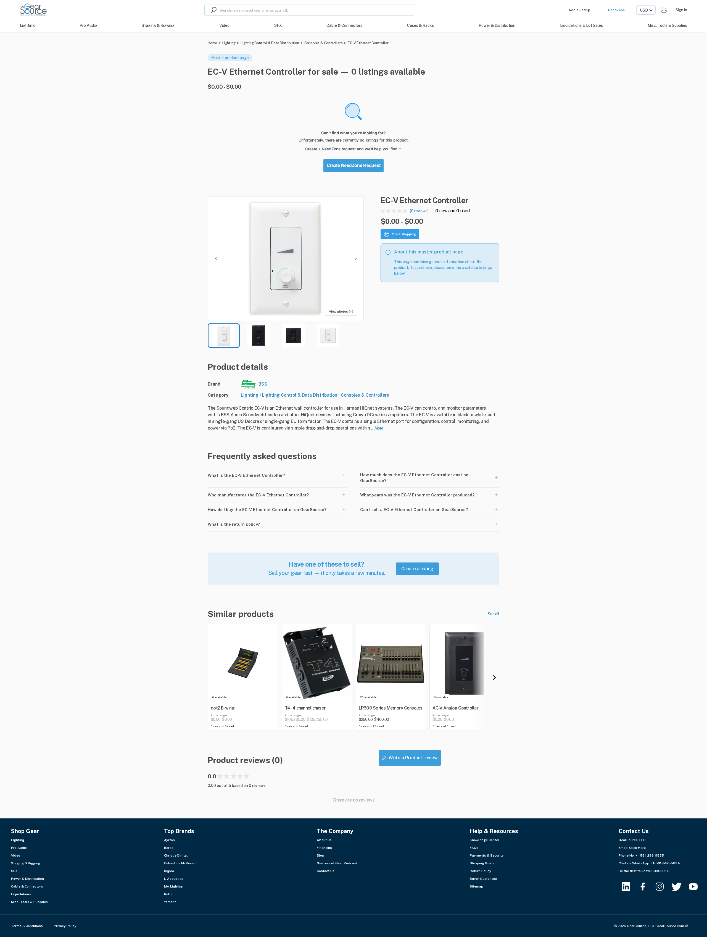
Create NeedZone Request (354, 165)
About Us (324, 840)
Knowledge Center (484, 840)
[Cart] (664, 10)
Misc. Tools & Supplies (29, 902)
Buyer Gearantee (483, 879)
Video (15, 855)
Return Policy (480, 871)
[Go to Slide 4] (328, 335)
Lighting (228, 43)
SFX (14, 871)
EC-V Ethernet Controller (368, 43)
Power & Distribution (27, 879)
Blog (320, 855)
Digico (169, 871)
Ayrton (169, 840)
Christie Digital (176, 855)
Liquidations (21, 894)
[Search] (212, 9)
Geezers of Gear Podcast (337, 863)
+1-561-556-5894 (665, 863)
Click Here (637, 848)
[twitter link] (679, 886)
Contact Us (325, 871)
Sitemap (476, 886)
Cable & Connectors (27, 886)
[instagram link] (663, 886)
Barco (168, 848)
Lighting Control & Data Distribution (270, 43)
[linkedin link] (629, 886)
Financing (324, 848)
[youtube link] (696, 886)
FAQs (474, 848)
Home (212, 43)
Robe (168, 894)
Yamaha (170, 902)
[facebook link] (646, 886)
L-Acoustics (173, 879)
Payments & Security (487, 855)
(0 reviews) (419, 211)
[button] (286, 258)
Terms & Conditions (27, 926)
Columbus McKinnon (180, 863)
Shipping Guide (482, 863)
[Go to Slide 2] (258, 335)
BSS (262, 384)
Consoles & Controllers (323, 43)
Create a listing (417, 568)
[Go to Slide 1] (224, 335)
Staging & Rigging (25, 863)
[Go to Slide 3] (293, 335)
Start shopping (404, 234)
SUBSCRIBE (660, 871)
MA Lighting (173, 886)
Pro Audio (19, 848)
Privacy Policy (65, 926)
